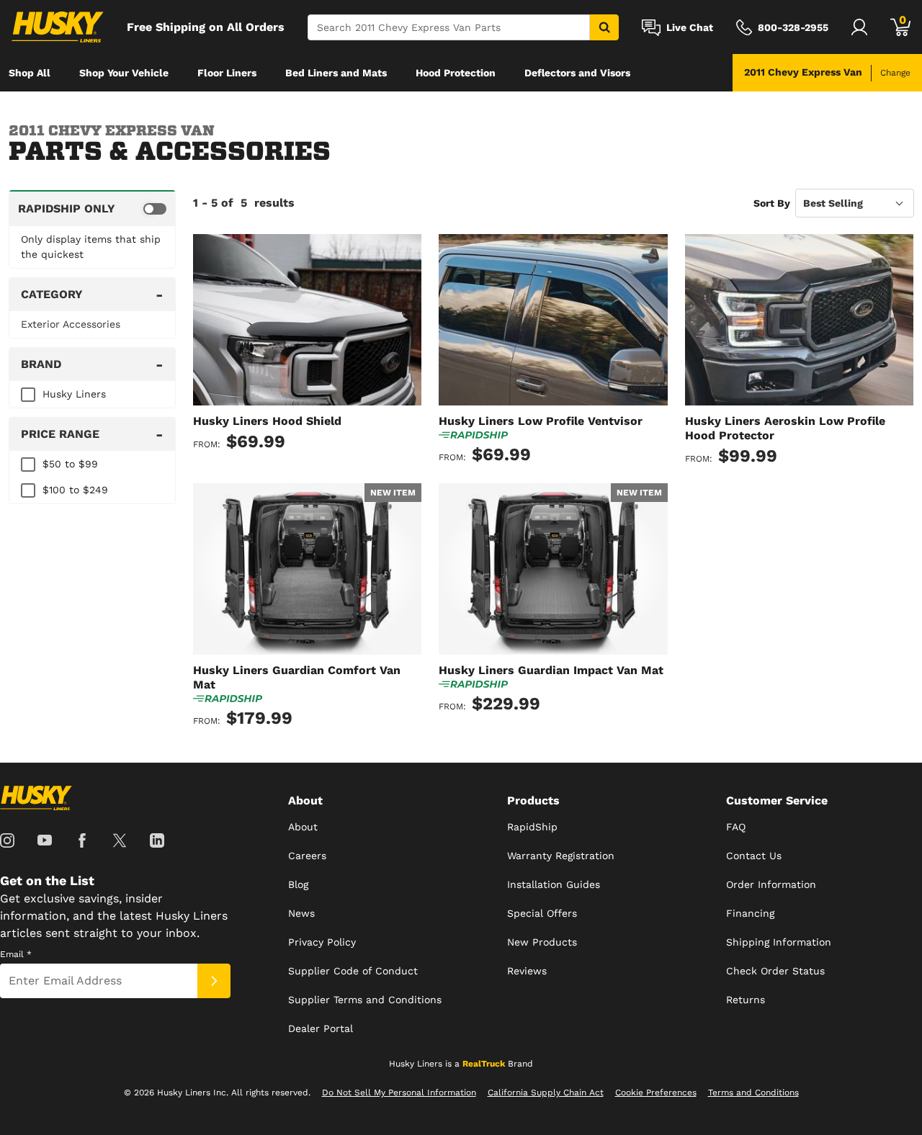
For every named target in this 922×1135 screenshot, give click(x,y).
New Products (542, 942)
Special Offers (542, 913)
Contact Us (754, 855)
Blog (298, 884)
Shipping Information (778, 942)
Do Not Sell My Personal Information (399, 1092)
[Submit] (213, 981)
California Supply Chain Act (546, 1092)
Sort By (771, 203)
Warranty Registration (560, 855)
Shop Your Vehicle (124, 72)
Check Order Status (775, 971)
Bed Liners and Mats (336, 72)
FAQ (736, 827)
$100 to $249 (75, 489)
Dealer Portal (320, 1028)
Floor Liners (226, 72)
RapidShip (532, 827)
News (301, 913)
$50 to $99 (70, 464)
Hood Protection (456, 72)
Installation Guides (553, 884)
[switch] (92, 208)
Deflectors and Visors (577, 72)
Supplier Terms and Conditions (365, 999)
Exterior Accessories (70, 324)
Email (16, 954)
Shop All (29, 72)
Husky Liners (74, 394)
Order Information (771, 884)
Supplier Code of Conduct (353, 971)
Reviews (527, 971)
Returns (745, 999)
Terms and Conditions (753, 1092)
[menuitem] (29, 72)
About (303, 827)
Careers (307, 855)
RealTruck (483, 1064)
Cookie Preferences (656, 1092)
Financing (750, 913)
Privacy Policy (322, 942)
